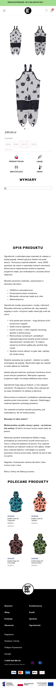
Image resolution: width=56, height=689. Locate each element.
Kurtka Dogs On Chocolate (13, 562)
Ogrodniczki (35, 625)
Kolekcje (8, 619)
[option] (8, 144)
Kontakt (7, 654)
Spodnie (33, 619)
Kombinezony (35, 606)
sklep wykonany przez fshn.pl (14, 664)
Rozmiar (9, 138)
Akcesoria (9, 625)
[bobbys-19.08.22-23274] (40, 40)
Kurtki (32, 612)
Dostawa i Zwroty (11, 641)
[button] (4, 10)
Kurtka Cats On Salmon (37, 519)
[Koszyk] (52, 10)
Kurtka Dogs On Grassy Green (37, 562)
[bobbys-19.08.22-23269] (16, 40)
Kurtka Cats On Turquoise (13, 519)
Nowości (8, 606)
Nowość (10, 516)
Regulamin (9, 634)
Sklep (7, 612)
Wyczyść (8, 150)
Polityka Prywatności (13, 647)
